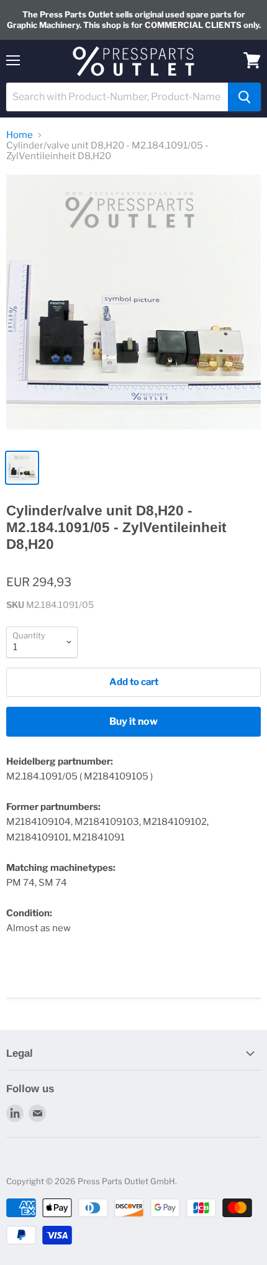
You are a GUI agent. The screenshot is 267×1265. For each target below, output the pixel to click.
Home (19, 135)
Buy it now (133, 721)
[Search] (244, 97)
